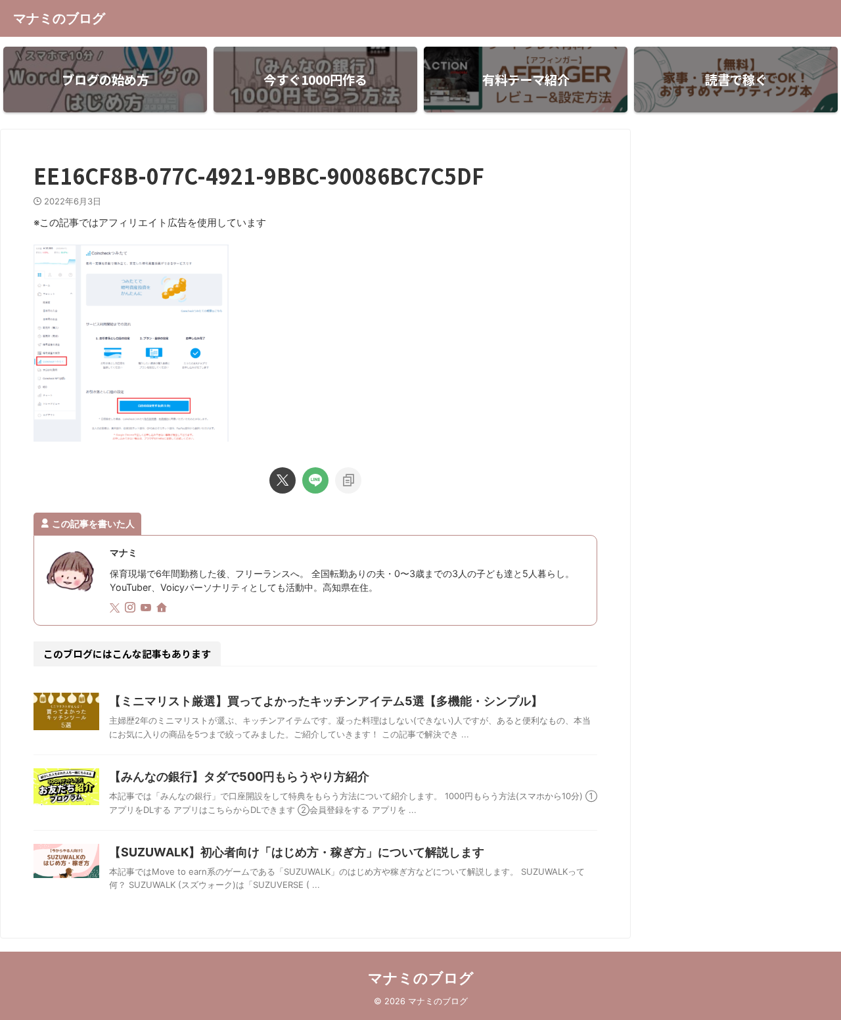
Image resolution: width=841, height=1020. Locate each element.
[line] (315, 480)
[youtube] (147, 608)
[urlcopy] (348, 480)
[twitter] (282, 480)
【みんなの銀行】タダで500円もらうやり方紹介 (239, 776)
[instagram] (131, 608)
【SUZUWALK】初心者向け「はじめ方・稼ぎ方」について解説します (296, 852)
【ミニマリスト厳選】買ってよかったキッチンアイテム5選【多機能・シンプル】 (326, 701)
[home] (163, 608)
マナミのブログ (59, 18)
